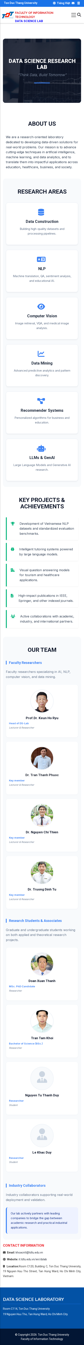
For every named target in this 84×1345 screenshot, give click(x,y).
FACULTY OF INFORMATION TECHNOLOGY (34, 15)
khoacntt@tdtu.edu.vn (29, 1252)
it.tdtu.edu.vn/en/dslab (33, 1259)
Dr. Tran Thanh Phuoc (42, 775)
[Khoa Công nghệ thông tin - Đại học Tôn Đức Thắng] (8, 13)
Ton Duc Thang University (53, 1334)
